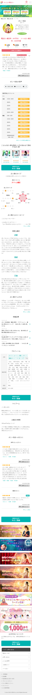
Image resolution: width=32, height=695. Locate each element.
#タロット (5, 456)
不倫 (16, 276)
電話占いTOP (3, 18)
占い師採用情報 (5, 687)
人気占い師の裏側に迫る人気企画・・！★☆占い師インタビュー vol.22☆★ (15, 344)
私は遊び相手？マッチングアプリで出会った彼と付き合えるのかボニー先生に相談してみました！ (15, 337)
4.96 (8, 45)
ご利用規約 (4, 674)
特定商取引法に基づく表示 (8, 678)
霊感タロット (12, 358)
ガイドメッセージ (13, 355)
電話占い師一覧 (10, 18)
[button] (25, 46)
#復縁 (4, 70)
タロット (25, 355)
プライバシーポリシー (7, 681)
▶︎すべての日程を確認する (23, 140)
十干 (23, 358)
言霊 (20, 355)
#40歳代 (16, 480)
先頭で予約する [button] (24, 99)
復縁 (16, 257)
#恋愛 (10, 456)
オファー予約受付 (22, 33)
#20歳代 (8, 70)
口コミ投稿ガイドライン (7, 683)
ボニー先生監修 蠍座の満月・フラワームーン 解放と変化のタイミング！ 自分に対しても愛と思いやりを (15, 324)
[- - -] (30, 2)
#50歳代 (14, 456)
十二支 (18, 358)
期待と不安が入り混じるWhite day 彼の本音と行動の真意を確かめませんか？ (15, 331)
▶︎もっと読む (26, 312)
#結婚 (11, 480)
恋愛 (16, 235)
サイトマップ (5, 685)
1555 (17, 45)
